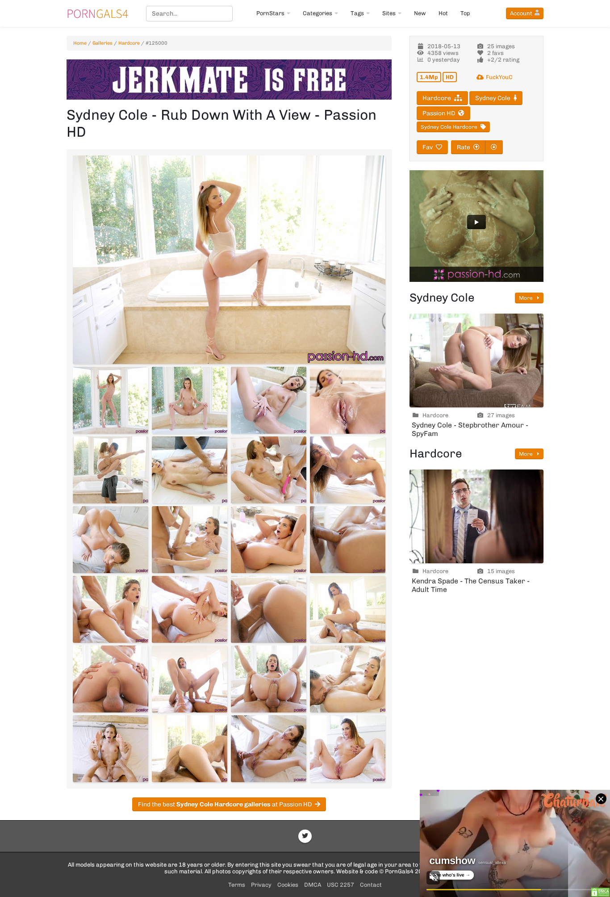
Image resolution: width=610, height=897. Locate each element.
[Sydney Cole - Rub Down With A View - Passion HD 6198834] (189, 679)
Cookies (287, 884)
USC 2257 (340, 884)
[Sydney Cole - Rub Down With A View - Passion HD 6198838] (189, 748)
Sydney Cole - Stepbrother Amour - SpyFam (470, 429)
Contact (371, 884)
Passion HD (438, 113)
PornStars (270, 13)
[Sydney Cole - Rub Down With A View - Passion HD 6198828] (347, 539)
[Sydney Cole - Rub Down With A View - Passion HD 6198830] (189, 609)
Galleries (102, 43)
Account (521, 13)
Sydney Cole (492, 98)
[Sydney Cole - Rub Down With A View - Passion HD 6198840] (347, 748)
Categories (317, 13)
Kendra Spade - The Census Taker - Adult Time (471, 585)
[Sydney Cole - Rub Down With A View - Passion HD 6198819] (268, 400)
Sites (389, 13)
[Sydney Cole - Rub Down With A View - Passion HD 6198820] (347, 400)
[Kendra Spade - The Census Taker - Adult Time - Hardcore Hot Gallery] (476, 516)
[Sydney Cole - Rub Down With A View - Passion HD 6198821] (110, 469)
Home (80, 43)
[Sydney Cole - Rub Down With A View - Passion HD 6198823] (268, 469)
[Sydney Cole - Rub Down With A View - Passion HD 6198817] (110, 400)
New (420, 13)
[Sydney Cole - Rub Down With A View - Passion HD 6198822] (189, 469)
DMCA (312, 884)
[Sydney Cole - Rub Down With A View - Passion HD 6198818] (189, 400)
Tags (357, 13)
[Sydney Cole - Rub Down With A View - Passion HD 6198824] (347, 469)
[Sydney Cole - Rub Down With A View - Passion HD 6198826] (189, 539)
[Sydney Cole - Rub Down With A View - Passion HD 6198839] (268, 748)
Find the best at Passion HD (225, 804)
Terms (236, 884)
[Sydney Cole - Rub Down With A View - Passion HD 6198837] (110, 748)
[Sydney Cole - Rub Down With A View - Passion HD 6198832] (347, 609)
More (526, 298)
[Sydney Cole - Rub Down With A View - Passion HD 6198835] (268, 679)
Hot (443, 13)
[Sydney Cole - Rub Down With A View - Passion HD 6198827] (268, 539)
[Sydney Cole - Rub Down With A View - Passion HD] (229, 259)
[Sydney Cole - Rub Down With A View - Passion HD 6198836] (347, 679)
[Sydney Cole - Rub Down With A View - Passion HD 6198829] (110, 609)
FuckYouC (499, 77)
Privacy (261, 884)
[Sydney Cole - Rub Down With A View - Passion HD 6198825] (110, 539)
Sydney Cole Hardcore (449, 127)
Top (465, 13)
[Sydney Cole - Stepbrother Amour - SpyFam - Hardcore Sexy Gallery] (476, 360)
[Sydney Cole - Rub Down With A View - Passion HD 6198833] (110, 679)
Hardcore (129, 43)
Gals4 (97, 13)
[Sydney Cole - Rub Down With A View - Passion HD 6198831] (268, 609)
